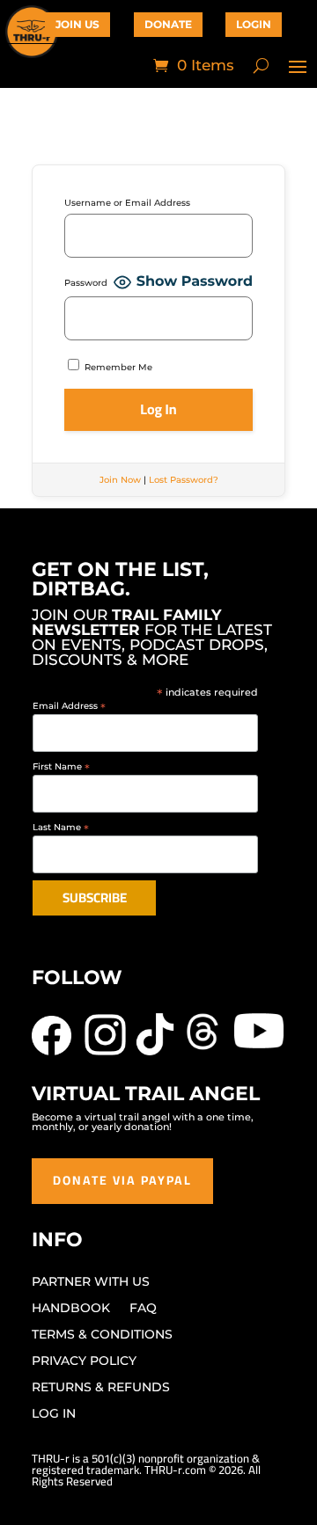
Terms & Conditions (102, 1335)
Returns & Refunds (101, 1388)
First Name (61, 766)
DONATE (168, 24)
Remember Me (117, 367)
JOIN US (77, 24)
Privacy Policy (84, 1361)
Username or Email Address (127, 202)
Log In (54, 1414)
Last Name (61, 827)
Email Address (69, 705)
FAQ (143, 1309)
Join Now (120, 479)
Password (85, 282)
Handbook (71, 1309)
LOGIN (253, 24)
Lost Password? (183, 479)
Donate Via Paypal (122, 1180)
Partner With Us (91, 1282)
